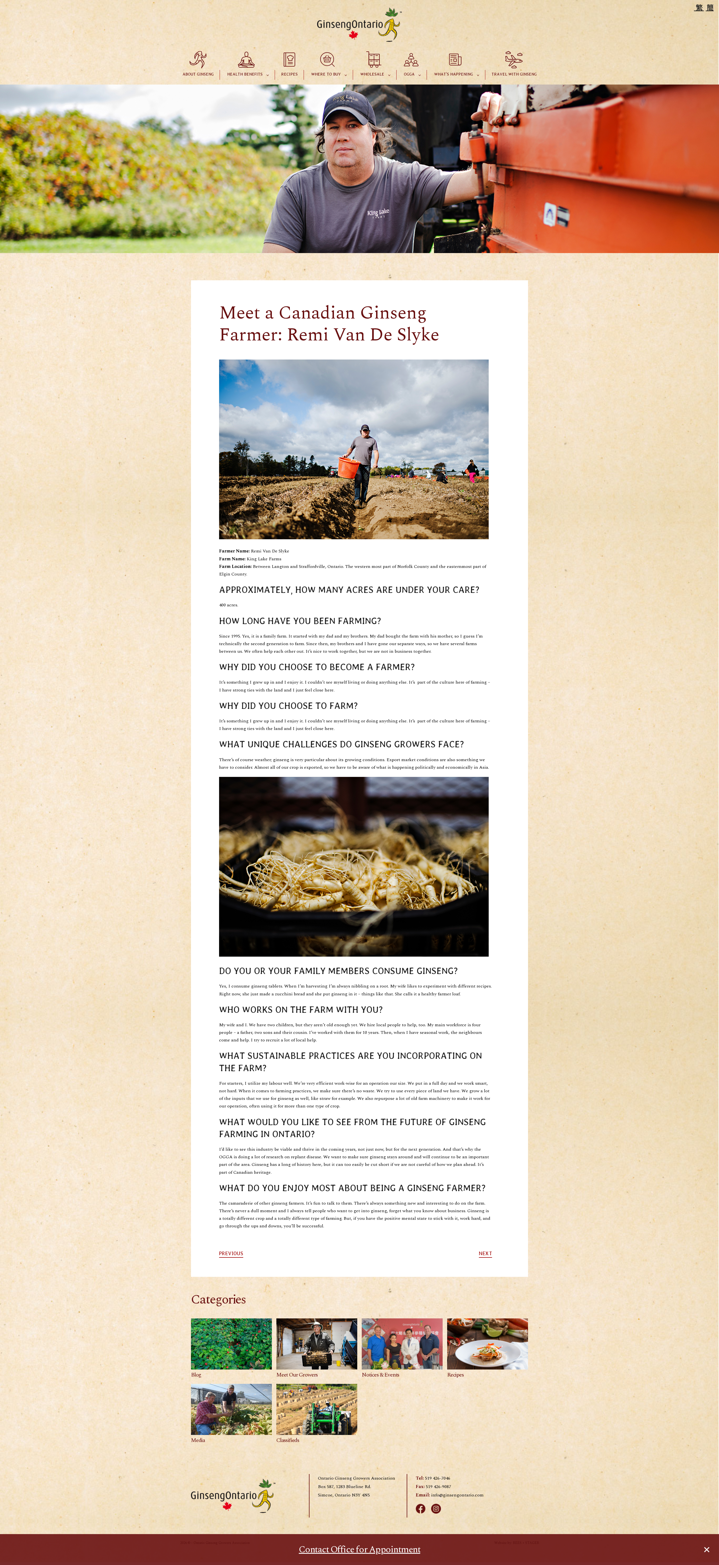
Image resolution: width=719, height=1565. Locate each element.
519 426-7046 (437, 1478)
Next (485, 1253)
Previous (231, 1253)
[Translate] (704, 7)
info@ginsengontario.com (457, 1495)
